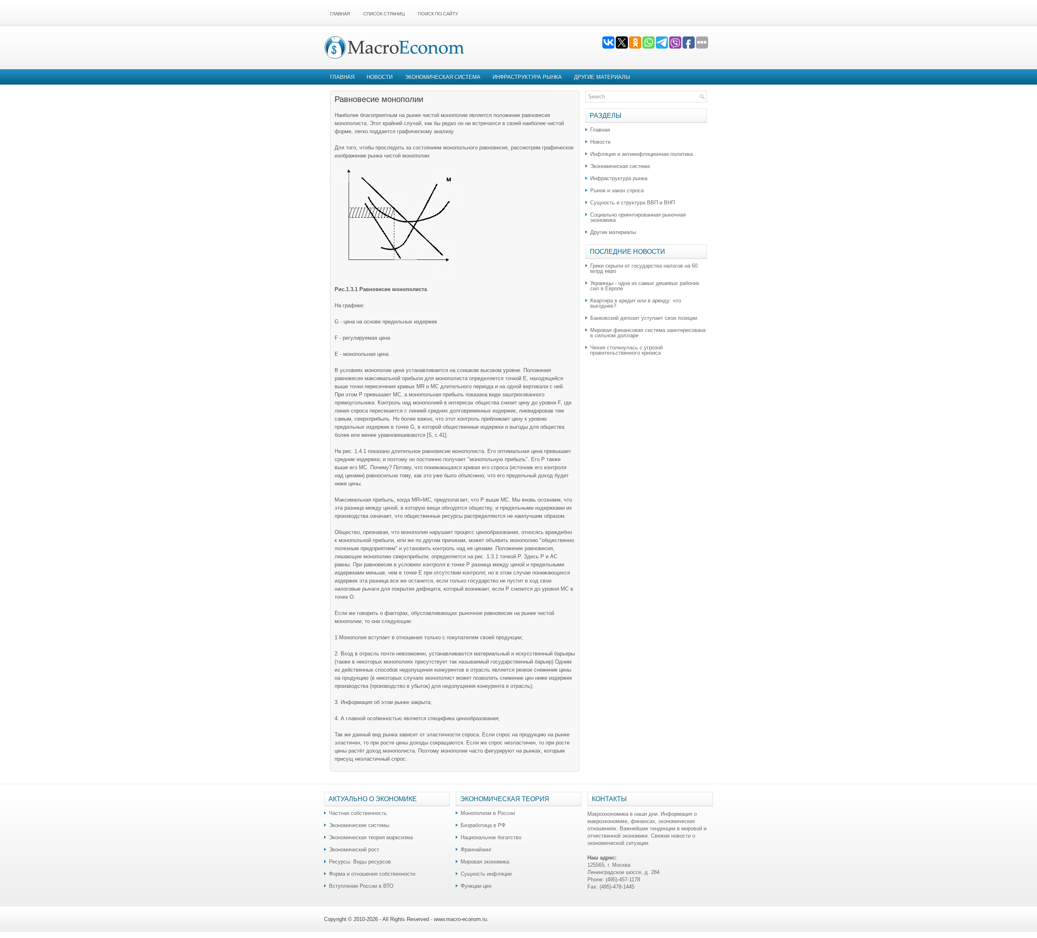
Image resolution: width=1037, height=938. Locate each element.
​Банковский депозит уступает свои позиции (643, 318)
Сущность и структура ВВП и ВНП (632, 203)
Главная (340, 13)
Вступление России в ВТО (361, 886)
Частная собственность (358, 813)
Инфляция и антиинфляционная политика (641, 154)
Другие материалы (602, 77)
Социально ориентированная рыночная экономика (638, 217)
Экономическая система (442, 77)
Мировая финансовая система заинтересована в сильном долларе (648, 332)
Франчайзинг (476, 850)
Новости (380, 77)
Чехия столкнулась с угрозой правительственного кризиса (626, 350)
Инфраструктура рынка (527, 77)
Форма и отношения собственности (372, 874)
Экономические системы (359, 825)
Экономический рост (354, 850)
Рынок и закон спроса (617, 190)
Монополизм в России (488, 813)
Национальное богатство (491, 837)
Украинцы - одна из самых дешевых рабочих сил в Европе (645, 285)
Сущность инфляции (486, 874)
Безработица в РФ (483, 825)
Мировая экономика (485, 862)
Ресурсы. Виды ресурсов (360, 862)
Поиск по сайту (438, 13)
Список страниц (384, 13)
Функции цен (476, 886)
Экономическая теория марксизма (371, 837)
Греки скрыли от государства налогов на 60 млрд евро (644, 268)
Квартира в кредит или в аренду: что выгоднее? (635, 303)
